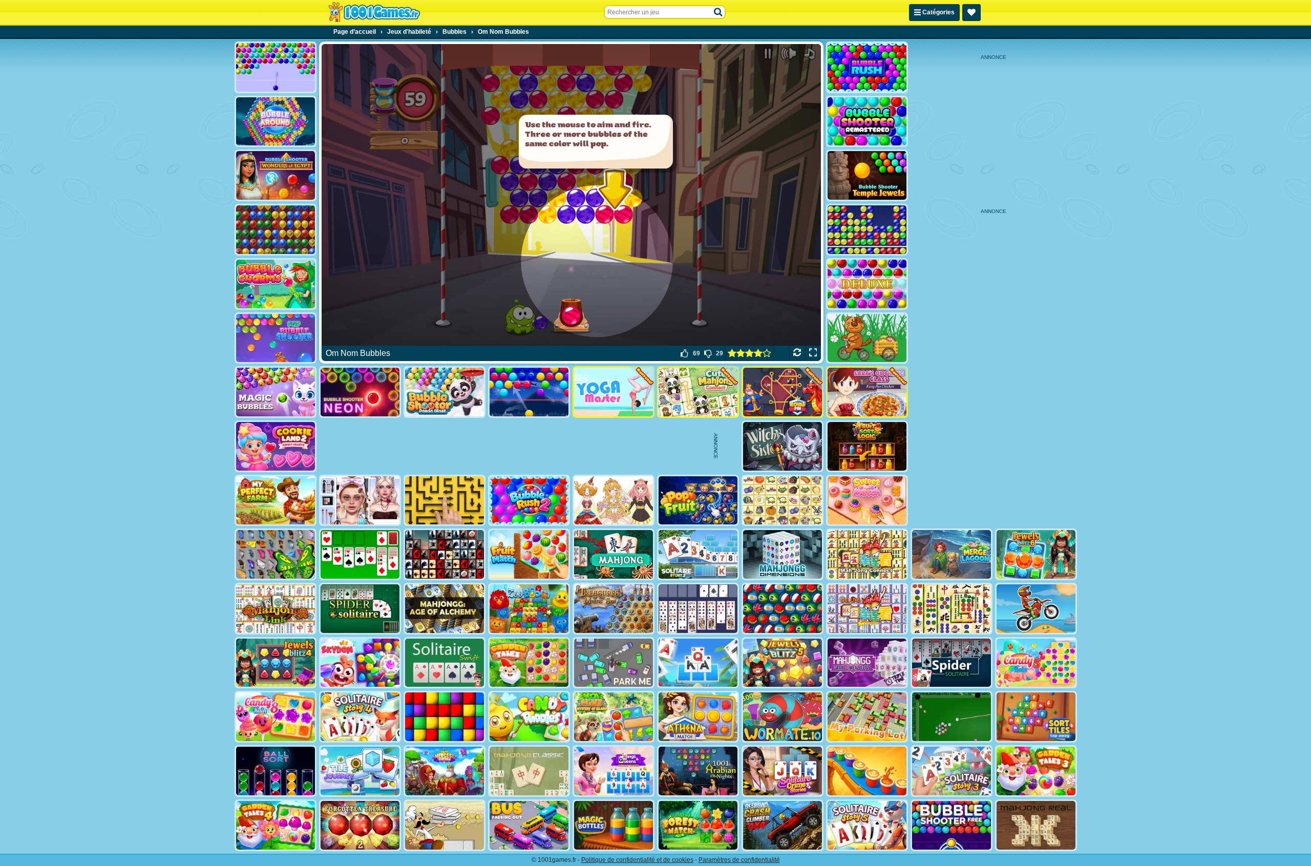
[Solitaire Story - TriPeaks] (698, 663)
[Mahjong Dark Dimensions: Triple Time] (867, 663)
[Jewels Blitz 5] (782, 663)
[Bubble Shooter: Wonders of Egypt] (275, 175)
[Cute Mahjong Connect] (698, 392)
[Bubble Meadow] (867, 338)
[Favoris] (971, 12)
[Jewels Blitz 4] (275, 663)
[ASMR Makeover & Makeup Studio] (360, 500)
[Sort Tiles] (1036, 717)
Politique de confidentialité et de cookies (637, 859)
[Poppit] (275, 230)
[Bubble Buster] (867, 230)
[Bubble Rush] (867, 67)
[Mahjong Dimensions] (782, 554)
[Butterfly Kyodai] (275, 554)
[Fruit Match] (529, 554)
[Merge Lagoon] (951, 554)
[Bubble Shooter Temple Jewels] (867, 175)
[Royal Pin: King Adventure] (782, 392)
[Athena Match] (698, 717)
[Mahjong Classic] (529, 771)
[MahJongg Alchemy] (444, 609)
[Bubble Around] (275, 121)
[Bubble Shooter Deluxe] (867, 284)
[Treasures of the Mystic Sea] (613, 609)
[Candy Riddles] (529, 717)
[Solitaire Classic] (360, 554)
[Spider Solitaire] (360, 609)
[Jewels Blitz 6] (1036, 554)
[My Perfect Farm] (275, 500)
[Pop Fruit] (698, 500)
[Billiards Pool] (951, 717)
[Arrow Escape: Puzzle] (444, 500)
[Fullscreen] (813, 353)
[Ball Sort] (275, 771)
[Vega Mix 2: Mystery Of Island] (613, 717)
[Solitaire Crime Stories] (782, 771)
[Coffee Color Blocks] (867, 771)
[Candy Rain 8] (275, 717)
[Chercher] (718, 12)
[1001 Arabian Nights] (698, 771)
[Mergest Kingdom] (444, 771)
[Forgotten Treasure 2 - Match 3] (360, 825)
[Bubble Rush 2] (529, 500)
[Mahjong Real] (1036, 825)
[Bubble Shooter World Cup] (782, 609)
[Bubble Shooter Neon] (360, 392)
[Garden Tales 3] (1036, 771)
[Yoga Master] (613, 392)
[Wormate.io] (782, 717)
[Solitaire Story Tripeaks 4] (360, 717)
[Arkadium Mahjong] (613, 554)
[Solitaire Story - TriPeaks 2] (698, 554)
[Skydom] (360, 663)
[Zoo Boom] (529, 609)
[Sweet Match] (867, 500)
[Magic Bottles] (613, 825)
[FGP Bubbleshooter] (275, 338)
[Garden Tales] (529, 663)
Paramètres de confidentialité (739, 859)
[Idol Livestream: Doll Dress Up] (613, 500)
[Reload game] (797, 353)
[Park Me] (613, 663)
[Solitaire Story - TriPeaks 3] (951, 771)
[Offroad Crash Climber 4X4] (782, 825)
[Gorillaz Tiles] (444, 554)
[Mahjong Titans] (951, 609)
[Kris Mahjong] (782, 500)
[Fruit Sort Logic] (867, 446)
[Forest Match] (698, 825)
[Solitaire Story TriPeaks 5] (867, 825)
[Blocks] (444, 717)
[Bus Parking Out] (529, 825)
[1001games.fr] (374, 12)
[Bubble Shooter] (275, 67)
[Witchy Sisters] (782, 446)
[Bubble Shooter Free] (951, 825)
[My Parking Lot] (867, 717)
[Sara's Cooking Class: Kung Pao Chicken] (867, 392)
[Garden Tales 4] (275, 825)
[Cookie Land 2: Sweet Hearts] (275, 446)
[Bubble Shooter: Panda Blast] (444, 392)
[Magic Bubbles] (275, 392)
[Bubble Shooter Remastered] (867, 121)
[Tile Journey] (360, 771)
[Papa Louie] (444, 825)
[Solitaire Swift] (444, 663)
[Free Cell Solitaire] (698, 609)
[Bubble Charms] (275, 284)
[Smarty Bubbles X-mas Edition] (529, 392)
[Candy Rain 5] (1036, 663)
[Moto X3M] (1036, 609)
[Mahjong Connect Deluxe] (867, 609)
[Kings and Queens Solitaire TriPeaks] (613, 771)
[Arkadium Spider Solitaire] (951, 663)
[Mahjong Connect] (867, 554)
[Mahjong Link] (275, 609)
